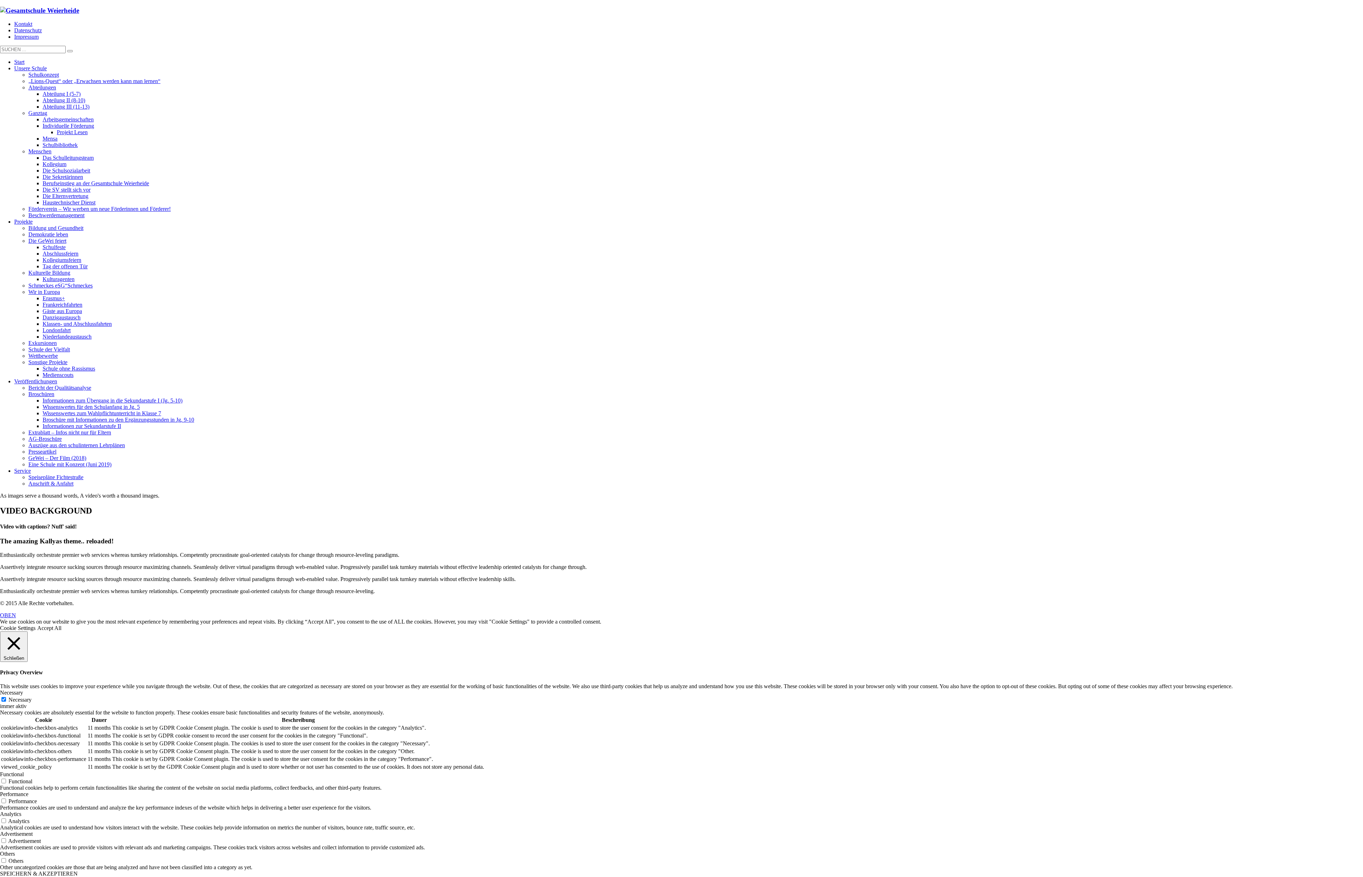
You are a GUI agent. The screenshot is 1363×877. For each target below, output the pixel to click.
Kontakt (23, 24)
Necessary (20, 700)
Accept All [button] (49, 628)
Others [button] (7, 854)
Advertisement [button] (16, 834)
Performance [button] (14, 794)
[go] (70, 51)
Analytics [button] (10, 814)
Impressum (26, 37)
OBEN (8, 615)
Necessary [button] (11, 693)
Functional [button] (12, 774)
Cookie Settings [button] (17, 628)
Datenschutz (28, 30)
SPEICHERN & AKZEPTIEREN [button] (39, 874)
